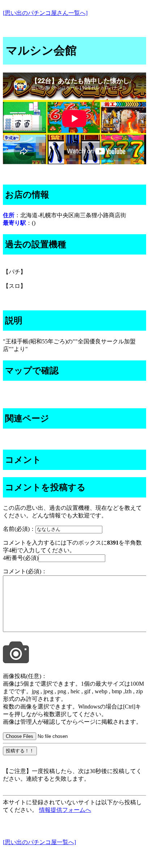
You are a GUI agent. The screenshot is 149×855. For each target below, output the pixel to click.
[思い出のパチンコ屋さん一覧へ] (45, 13)
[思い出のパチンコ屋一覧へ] (39, 842)
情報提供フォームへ (65, 810)
